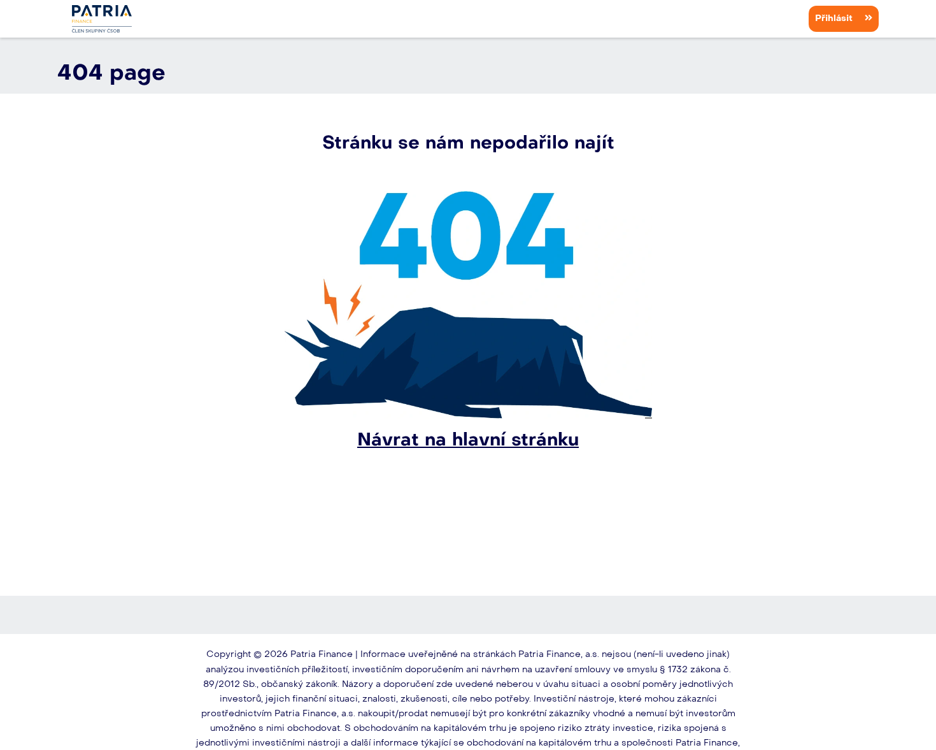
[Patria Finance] (101, 18)
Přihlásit (835, 18)
